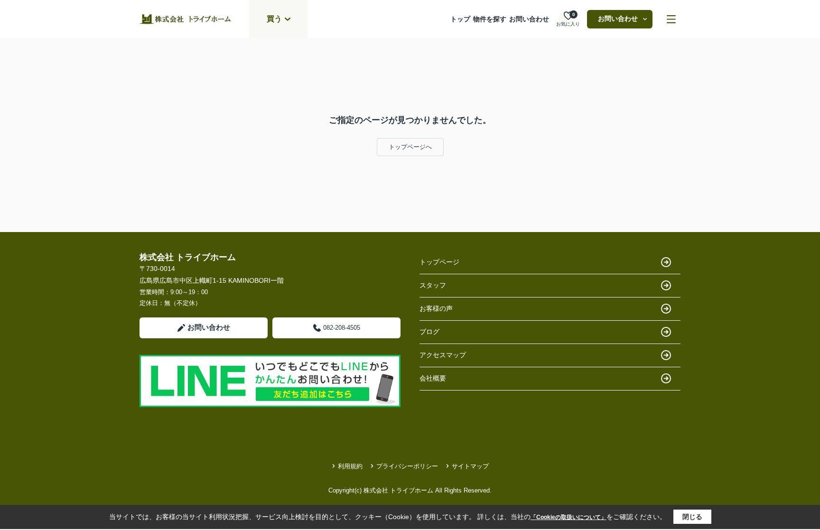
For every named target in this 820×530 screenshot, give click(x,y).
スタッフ (432, 285)
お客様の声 (436, 308)
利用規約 (350, 466)
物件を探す (489, 19)
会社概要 (432, 378)
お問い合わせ (529, 19)
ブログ (429, 331)
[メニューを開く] (671, 19)
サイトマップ (470, 466)
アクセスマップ (442, 355)
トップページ (439, 262)
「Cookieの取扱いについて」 (568, 517)
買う (274, 19)
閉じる (692, 517)
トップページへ (410, 146)
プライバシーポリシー (407, 466)
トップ (460, 19)
